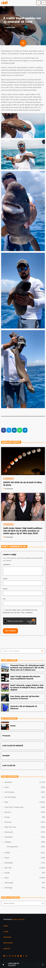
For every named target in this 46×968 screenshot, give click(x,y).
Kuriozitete (8, 837)
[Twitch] (10, 956)
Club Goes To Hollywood (13, 807)
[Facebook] (24, 956)
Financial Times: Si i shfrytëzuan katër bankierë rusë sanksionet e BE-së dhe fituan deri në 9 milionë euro (27, 667)
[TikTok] (13, 956)
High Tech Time (10, 827)
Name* (5, 579)
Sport (6, 878)
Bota (6, 802)
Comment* (7, 564)
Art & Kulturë (9, 792)
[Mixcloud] (15, 956)
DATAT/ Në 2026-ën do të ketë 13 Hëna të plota (22, 483)
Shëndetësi (8, 863)
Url (4, 599)
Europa (7, 817)
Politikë (7, 853)
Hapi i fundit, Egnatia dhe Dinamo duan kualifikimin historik (25, 677)
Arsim (6, 787)
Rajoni (6, 858)
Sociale (7, 873)
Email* (5, 589)
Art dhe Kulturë (10, 797)
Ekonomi (7, 812)
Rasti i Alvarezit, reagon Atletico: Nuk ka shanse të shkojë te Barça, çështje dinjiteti (26, 687)
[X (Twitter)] (7, 956)
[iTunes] (18, 956)
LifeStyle (7, 842)
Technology (8, 883)
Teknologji (8, 888)
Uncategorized (12, 847)
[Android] (26, 956)
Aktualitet (8, 782)
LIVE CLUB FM (8, 765)
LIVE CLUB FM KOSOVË (12, 746)
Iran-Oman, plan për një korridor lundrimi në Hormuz (24, 697)
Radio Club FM (18, 919)
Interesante (8, 478)
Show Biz (8, 868)
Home (13, 726)
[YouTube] (4, 956)
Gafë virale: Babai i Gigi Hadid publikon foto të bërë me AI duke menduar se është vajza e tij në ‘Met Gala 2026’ (22, 531)
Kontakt (6, 755)
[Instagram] (21, 956)
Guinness (7, 822)
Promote (6, 736)
